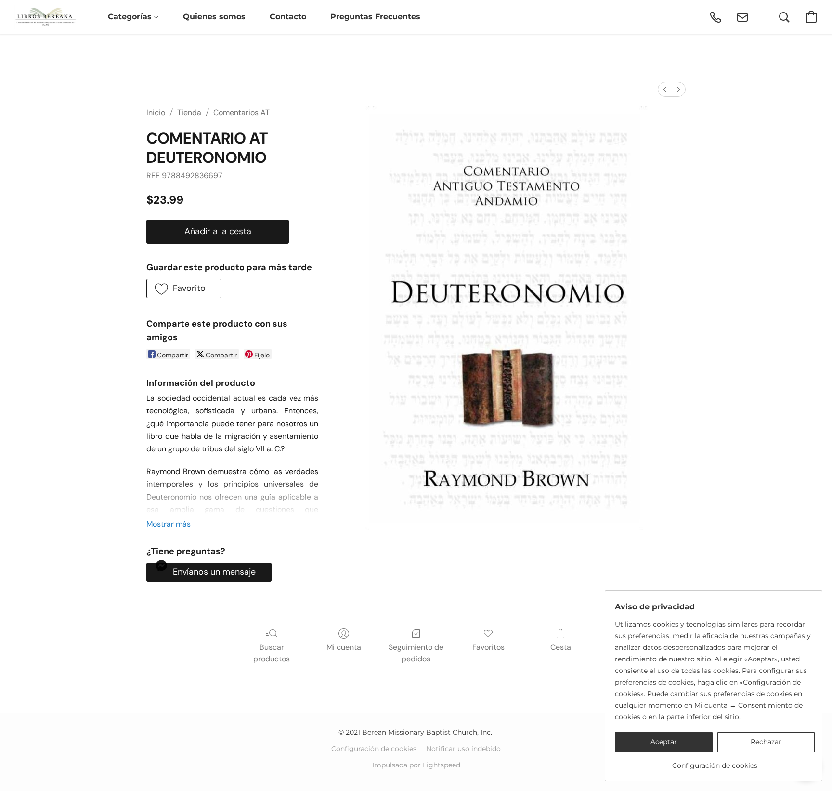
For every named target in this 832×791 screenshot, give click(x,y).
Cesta (560, 647)
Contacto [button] (288, 16)
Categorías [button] (131, 16)
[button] (45, 17)
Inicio (155, 112)
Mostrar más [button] (168, 524)
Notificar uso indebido (463, 748)
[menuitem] (665, 89)
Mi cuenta (343, 647)
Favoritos (488, 647)
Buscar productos (271, 653)
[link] (715, 761)
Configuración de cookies (373, 748)
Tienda (189, 112)
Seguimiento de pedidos (416, 653)
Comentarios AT (241, 112)
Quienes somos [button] (214, 16)
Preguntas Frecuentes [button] (375, 16)
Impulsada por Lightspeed (416, 765)
